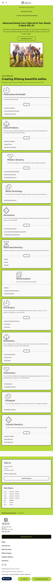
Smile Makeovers (8, 439)
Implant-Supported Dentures (11, 290)
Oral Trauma (7, 324)
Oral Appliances (8, 383)
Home (3, 542)
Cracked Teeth (8, 144)
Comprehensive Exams (10, 114)
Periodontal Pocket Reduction (12, 234)
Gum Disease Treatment (10, 228)
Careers (22, 574)
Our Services (6, 546)
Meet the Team (6, 549)
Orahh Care (28, 574)
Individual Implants (9, 293)
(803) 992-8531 (28, 11)
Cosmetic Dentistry (9, 436)
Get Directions (26, 478)
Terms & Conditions (14, 574)
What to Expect (7, 553)
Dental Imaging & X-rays (10, 177)
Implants (6, 265)
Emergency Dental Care (10, 147)
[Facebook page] (3, 565)
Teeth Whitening (8, 442)
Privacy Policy (5, 574)
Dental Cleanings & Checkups (11, 111)
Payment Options (7, 557)
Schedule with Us (26, 38)
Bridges (6, 259)
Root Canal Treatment (9, 354)
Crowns (6, 262)
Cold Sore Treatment (9, 108)
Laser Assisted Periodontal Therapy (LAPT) (15, 231)
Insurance (5, 560)
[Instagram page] (5, 565)
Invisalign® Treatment (10, 386)
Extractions (7, 327)
